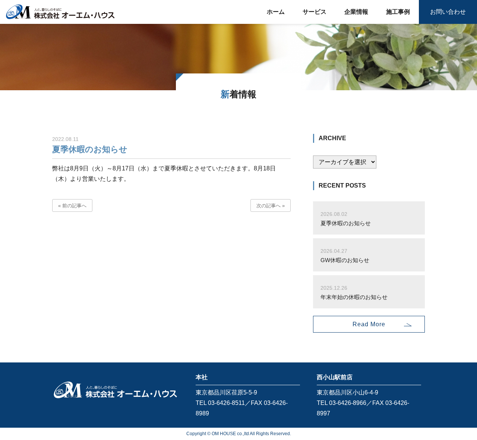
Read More (369, 324)
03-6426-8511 (226, 403)
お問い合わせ (448, 12)
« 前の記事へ (72, 205)
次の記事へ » (270, 205)
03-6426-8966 (347, 403)
